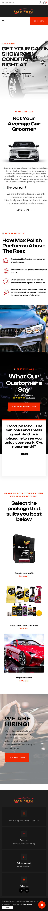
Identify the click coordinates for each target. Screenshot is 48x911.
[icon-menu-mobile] (3, 21)
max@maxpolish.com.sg (24, 843)
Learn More (27, 904)
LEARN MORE (23, 210)
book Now (39, 21)
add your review (21, 407)
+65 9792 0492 (24, 866)
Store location (9, 3)
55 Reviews (30, 398)
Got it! (7, 907)
